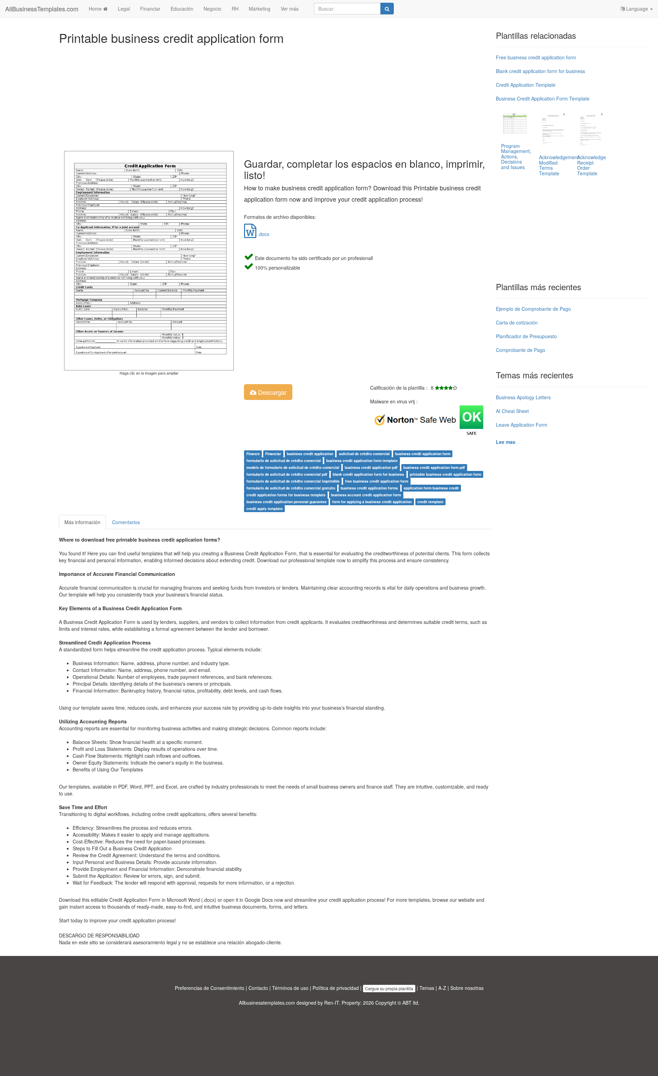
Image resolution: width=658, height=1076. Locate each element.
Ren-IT (331, 1002)
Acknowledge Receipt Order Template (591, 165)
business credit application (310, 453)
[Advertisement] (264, 96)
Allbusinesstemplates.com (267, 1002)
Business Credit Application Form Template (542, 98)
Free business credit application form (536, 57)
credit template (430, 501)
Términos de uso (290, 987)
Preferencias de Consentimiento (209, 987)
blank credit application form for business (368, 474)
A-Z (442, 987)
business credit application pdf (371, 467)
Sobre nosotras (467, 987)
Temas (426, 987)
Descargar (271, 392)
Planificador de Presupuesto (526, 336)
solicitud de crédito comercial (364, 453)
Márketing (259, 8)
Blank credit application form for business (540, 71)
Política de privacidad (336, 987)
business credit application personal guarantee (286, 501)
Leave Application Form (521, 424)
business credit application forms (369, 487)
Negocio (212, 8)
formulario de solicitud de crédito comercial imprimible (293, 481)
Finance (253, 453)
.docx (262, 233)
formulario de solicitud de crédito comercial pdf (286, 474)
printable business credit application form (445, 474)
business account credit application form (366, 494)
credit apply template (264, 508)
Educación (182, 8)
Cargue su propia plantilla (389, 988)
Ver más (289, 8)
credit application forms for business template (286, 494)
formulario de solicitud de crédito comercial (283, 460)
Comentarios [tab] (126, 522)
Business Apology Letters (523, 397)
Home (96, 8)
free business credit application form (376, 481)
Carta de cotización (517, 322)
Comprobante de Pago (520, 349)
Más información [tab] (82, 522)
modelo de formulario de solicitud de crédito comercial (292, 467)
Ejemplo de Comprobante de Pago (533, 308)
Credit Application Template (526, 84)
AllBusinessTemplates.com (41, 8)
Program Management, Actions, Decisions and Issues (516, 156)
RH (235, 8)
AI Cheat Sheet (512, 410)
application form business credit (431, 487)
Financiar (150, 8)
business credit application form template (362, 460)
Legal (124, 8)
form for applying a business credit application (372, 501)
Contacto (258, 987)
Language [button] (637, 8)
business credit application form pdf (434, 467)
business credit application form (422, 453)
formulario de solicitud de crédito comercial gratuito (290, 487)
